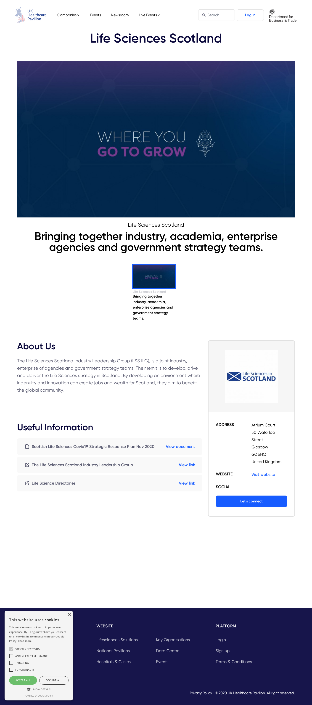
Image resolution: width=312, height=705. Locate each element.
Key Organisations (173, 639)
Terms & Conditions (234, 661)
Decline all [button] (54, 680)
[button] (39, 689)
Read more (25, 641)
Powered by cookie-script (39, 695)
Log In (250, 15)
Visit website (263, 474)
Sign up (223, 650)
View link (187, 465)
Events (95, 15)
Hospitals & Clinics (113, 661)
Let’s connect (251, 501)
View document (180, 446)
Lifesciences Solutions (117, 639)
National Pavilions (113, 650)
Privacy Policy (201, 693)
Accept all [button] (23, 680)
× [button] (69, 614)
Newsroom (120, 15)
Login (221, 639)
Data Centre (168, 650)
